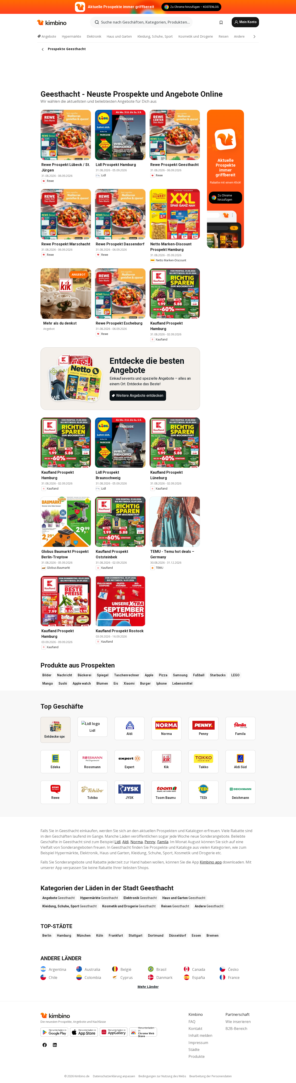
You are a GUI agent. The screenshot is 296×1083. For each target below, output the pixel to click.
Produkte (196, 1056)
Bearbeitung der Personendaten (210, 1076)
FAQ (191, 1021)
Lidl (117, 841)
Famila (162, 841)
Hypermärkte (71, 36)
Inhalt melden (200, 1035)
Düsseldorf (177, 935)
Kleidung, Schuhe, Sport (155, 36)
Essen (196, 935)
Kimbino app (211, 862)
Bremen (213, 935)
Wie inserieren (238, 1021)
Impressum (198, 1042)
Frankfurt (116, 935)
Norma (136, 841)
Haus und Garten (119, 36)
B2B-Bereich (236, 1028)
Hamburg (64, 935)
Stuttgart (135, 935)
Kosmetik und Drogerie (195, 36)
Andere (239, 36)
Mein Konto (248, 22)
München (84, 935)
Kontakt (195, 1028)
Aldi (125, 841)
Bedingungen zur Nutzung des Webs (162, 1076)
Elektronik (94, 36)
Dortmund (155, 935)
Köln (99, 935)
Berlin (46, 935)
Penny (150, 841)
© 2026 (76, 1076)
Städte (194, 1049)
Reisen (223, 36)
